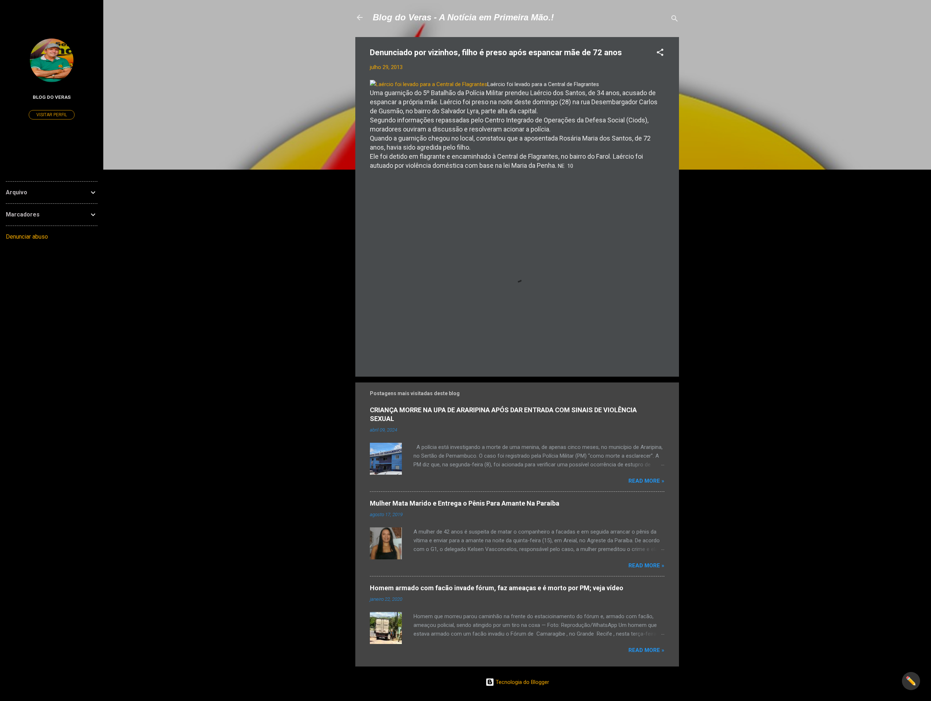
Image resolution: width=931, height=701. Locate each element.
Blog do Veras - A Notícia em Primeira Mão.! (463, 17)
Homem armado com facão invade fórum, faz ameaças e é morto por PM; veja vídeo (496, 588)
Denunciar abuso (27, 236)
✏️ (911, 681)
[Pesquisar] (674, 20)
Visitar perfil (51, 114)
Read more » (646, 481)
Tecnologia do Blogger (521, 682)
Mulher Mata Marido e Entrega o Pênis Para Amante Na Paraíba (464, 503)
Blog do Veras (52, 97)
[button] (660, 53)
